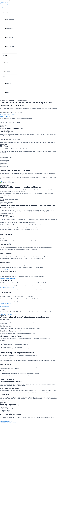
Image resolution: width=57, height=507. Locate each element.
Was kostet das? (4, 407)
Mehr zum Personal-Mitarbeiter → (7, 287)
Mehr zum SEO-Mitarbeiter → (6, 269)
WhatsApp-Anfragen (4, 307)
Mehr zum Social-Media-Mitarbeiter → (8, 278)
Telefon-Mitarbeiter (10, 19)
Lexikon (7, 92)
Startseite (4, 7)
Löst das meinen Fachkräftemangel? (8, 411)
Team (7, 62)
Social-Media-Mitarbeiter (11, 42)
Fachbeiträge (8, 83)
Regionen (8, 67)
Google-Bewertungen (4, 306)
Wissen (3, 76)
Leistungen (4, 12)
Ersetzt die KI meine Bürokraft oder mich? (10, 405)
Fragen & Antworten (10, 87)
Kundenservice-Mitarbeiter (11, 24)
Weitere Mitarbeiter (10, 51)
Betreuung (8, 71)
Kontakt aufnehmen (6, 96)
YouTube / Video (3, 305)
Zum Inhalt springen (4, 1)
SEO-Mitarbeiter (9, 37)
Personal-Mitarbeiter (10, 46)
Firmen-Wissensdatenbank (5, 303)
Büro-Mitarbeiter (9, 28)
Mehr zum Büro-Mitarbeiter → (6, 252)
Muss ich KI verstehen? (6, 410)
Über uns (4, 55)
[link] (28, 239)
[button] (7, 12)
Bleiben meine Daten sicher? (7, 408)
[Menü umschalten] (9, 16)
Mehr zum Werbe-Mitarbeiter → (6, 260)
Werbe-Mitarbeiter (10, 33)
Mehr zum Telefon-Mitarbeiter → (7, 243)
